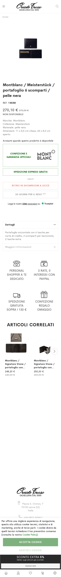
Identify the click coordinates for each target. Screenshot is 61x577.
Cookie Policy (30, 534)
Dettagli (10, 224)
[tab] (30, 225)
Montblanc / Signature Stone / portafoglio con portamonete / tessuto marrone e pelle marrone (44, 364)
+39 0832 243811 (33, 517)
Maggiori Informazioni (18, 246)
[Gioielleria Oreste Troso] (30, 6)
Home (5, 16)
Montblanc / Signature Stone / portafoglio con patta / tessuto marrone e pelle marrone (15, 364)
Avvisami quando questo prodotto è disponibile (28, 140)
